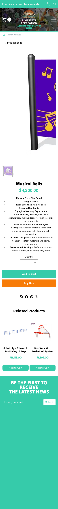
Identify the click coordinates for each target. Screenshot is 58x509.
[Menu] (53, 19)
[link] (7, 19)
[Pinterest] (31, 296)
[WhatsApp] (21, 296)
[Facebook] (26, 296)
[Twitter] (37, 296)
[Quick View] (15, 331)
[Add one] (35, 262)
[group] (29, 345)
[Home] (3, 42)
